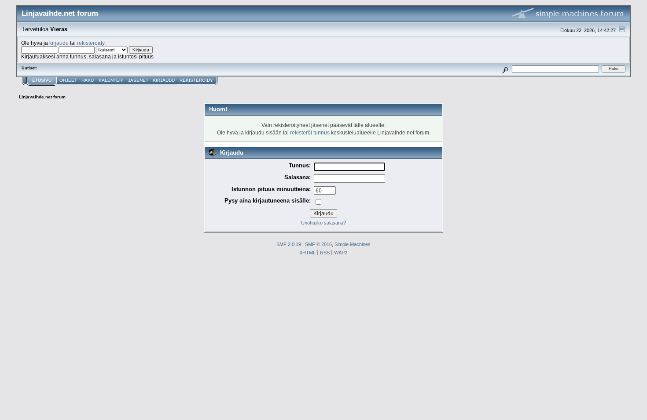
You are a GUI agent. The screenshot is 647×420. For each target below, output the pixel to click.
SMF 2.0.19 (288, 244)
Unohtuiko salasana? (323, 222)
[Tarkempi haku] (505, 68)
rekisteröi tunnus (310, 132)
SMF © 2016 (318, 244)
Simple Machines (353, 244)
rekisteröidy (90, 43)
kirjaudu (59, 43)
